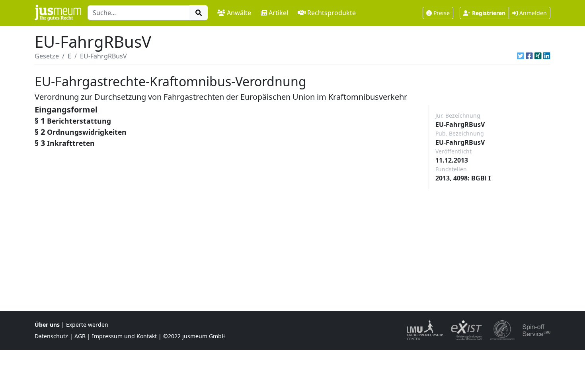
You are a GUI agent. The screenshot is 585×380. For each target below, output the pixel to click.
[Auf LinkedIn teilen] (546, 56)
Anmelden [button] (532, 13)
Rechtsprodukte (331, 12)
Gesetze (47, 56)
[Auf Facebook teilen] (529, 56)
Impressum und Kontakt (124, 336)
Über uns (47, 324)
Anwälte (239, 12)
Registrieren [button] (488, 13)
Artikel (278, 12)
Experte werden (87, 324)
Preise (441, 13)
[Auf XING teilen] (538, 56)
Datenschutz (51, 336)
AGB (80, 336)
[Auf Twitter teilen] (520, 56)
